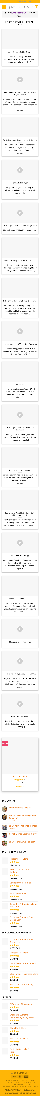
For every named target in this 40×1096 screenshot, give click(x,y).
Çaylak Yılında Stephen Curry (22, 834)
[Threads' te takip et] (22, 2)
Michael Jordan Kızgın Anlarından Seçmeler (20, 428)
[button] (4, 7)
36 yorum (12, 821)
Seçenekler (20, 787)
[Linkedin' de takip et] (27, 2)
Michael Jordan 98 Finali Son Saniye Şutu (20, 225)
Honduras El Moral (20, 776)
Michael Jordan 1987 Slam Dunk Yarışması (20, 344)
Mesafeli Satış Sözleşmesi (14, 1086)
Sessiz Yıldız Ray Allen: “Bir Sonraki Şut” (20, 260)
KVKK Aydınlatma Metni (20, 1084)
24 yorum (12, 828)
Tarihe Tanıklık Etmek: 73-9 (20, 599)
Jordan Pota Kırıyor (20, 183)
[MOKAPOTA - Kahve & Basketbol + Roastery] (18, 7)
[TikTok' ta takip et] (15, 2)
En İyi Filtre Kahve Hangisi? (22, 842)
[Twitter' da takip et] (20, 2)
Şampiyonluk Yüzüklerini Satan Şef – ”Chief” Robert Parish (20, 514)
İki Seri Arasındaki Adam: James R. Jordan (20, 140)
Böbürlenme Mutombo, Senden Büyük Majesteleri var (20, 93)
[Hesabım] (32, 7)
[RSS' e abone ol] (25, 2)
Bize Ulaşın (33, 1086)
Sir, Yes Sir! (20, 384)
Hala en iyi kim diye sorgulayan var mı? (20, 674)
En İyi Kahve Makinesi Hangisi (23, 826)
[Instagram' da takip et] (12, 2)
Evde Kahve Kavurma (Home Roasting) (22, 816)
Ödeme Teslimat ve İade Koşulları (20, 1083)
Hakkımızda (11, 1081)
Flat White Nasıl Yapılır (20, 807)
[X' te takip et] (17, 2)
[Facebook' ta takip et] (10, 2)
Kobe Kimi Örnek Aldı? (20, 716)
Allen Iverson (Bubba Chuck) (20, 52)
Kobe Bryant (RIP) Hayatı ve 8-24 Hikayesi (20, 301)
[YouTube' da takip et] (30, 2)
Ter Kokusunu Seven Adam (20, 470)
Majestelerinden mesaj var (20, 642)
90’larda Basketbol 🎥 (20, 555)
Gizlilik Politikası (25, 1081)
